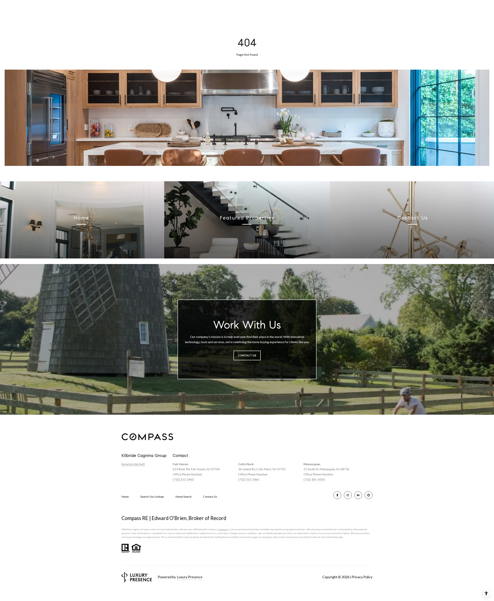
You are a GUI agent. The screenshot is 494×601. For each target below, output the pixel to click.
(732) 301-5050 (314, 479)
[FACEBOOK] (337, 495)
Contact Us (210, 496)
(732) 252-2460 (183, 479)
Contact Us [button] (247, 355)
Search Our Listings (152, 496)
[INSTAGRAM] (348, 495)
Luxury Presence (189, 577)
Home (125, 496)
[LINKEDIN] (358, 495)
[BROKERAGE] (368, 495)
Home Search (184, 496)
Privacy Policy (362, 577)
